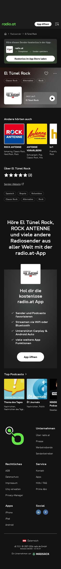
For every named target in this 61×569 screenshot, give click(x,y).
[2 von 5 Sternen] (11, 175)
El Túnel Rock (32, 100)
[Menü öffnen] (57, 24)
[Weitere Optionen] (55, 73)
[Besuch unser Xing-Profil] (45, 512)
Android (9, 525)
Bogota (22, 194)
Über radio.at (43, 435)
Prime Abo (41, 489)
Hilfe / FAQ (41, 483)
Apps (38, 477)
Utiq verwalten (13, 489)
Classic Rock (11, 81)
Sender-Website (12, 184)
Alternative (28, 81)
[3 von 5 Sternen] (15, 175)
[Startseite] (5, 33)
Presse (39, 441)
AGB (7, 471)
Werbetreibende (44, 447)
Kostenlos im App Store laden (31, 59)
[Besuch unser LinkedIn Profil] (38, 512)
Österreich (32, 541)
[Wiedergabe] (52, 98)
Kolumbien (37, 194)
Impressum (11, 483)
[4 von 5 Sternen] (20, 175)
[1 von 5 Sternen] (6, 175)
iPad (7, 519)
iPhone (9, 512)
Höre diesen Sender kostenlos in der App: (28, 42)
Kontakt (40, 471)
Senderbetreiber (44, 454)
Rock (41, 81)
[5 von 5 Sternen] (25, 175)
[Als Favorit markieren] (46, 73)
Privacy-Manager (14, 495)
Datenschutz (11, 477)
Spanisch (10, 194)
